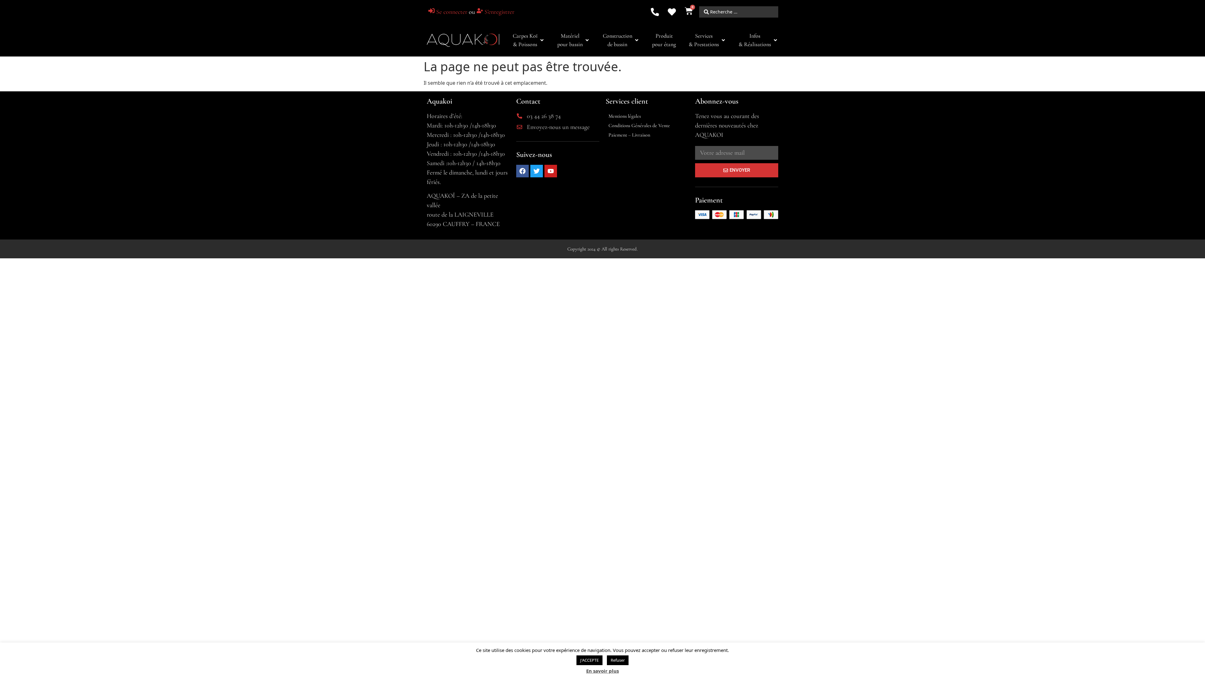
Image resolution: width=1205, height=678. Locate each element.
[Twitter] (536, 171)
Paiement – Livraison (629, 135)
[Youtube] (550, 171)
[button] (529, 40)
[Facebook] (522, 171)
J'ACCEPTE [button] (589, 660)
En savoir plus (602, 671)
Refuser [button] (618, 660)
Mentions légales (624, 116)
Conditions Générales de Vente (639, 125)
